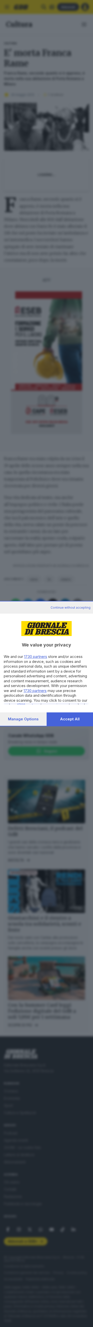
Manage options (23, 719)
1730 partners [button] (35, 656)
